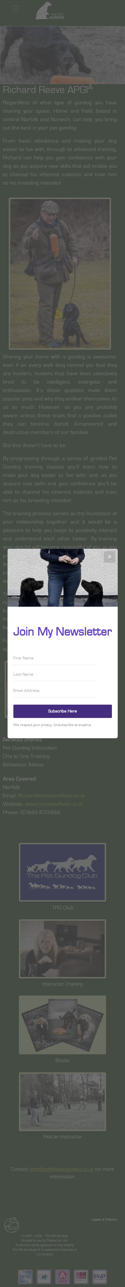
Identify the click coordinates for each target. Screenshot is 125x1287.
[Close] (109, 557)
